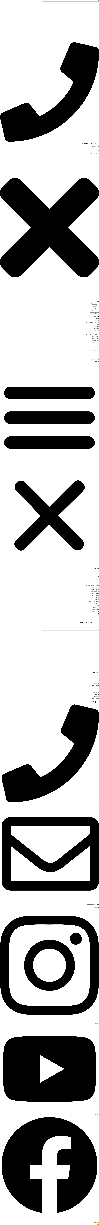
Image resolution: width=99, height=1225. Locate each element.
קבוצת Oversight (87, 1218)
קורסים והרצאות (95, 359)
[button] (98, 363)
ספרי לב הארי (96, 357)
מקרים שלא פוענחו (85, 622)
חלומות (97, 346)
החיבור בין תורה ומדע (94, 350)
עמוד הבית (96, 316)
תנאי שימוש (96, 683)
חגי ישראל (96, 348)
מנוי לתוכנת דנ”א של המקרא (92, 322)
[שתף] (95, 1222)
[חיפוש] (98, 301)
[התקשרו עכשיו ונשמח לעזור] (49, 141)
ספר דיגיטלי (96, 328)
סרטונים (97, 330)
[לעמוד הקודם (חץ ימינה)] (98, 1224)
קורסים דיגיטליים (95, 324)
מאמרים (97, 332)
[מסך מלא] (97, 1222)
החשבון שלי (96, 326)
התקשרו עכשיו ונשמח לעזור (90, 143)
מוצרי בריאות (96, 355)
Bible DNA (85, 1216)
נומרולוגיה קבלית (95, 340)
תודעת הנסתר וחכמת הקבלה (92, 334)
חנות (98, 354)
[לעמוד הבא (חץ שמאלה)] (97, 1224)
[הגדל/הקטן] (98, 1222)
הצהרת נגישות (95, 685)
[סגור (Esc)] (94, 1222)
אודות (97, 318)
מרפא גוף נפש (95, 336)
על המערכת (96, 320)
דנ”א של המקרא (95, 352)
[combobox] (49, 153)
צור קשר (97, 361)
